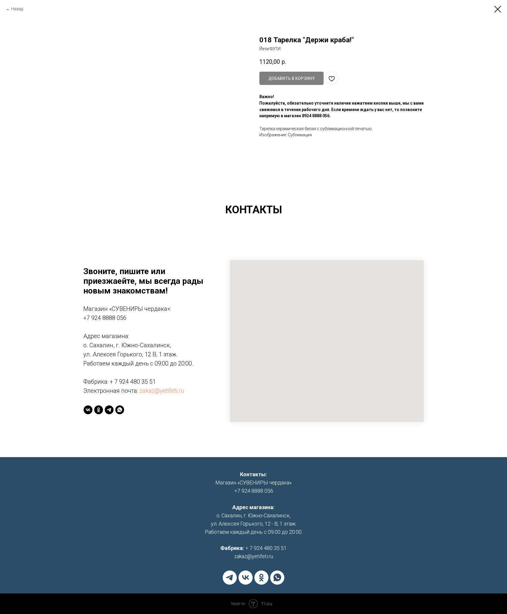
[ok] (98, 409)
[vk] (88, 409)
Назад (17, 8)
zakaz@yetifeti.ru (161, 390)
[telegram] (109, 409)
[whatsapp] (119, 409)
